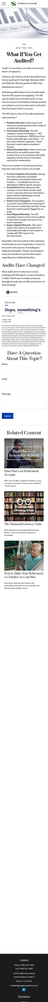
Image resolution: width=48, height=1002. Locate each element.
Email (4, 379)
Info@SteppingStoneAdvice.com (24, 985)
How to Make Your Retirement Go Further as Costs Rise (23, 575)
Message (6, 393)
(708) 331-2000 (27, 965)
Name (5, 364)
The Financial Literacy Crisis (22, 524)
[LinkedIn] (23, 989)
